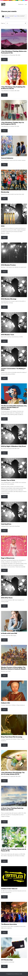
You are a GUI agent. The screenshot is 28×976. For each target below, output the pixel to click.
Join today (7, 17)
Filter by (3, 23)
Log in (15, 16)
